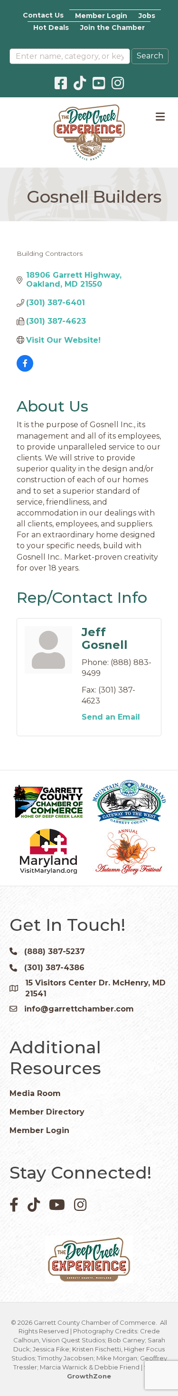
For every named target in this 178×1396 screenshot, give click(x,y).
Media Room (35, 1093)
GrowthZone (89, 1376)
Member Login (101, 15)
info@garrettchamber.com (79, 1008)
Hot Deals (51, 27)
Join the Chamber (112, 27)
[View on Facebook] (25, 369)
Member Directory (46, 1111)
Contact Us (43, 15)
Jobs (147, 15)
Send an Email (111, 716)
